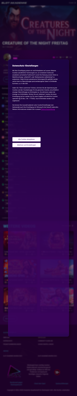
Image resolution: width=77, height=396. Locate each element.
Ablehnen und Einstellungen (26, 145)
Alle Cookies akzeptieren (26, 139)
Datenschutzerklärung (48, 109)
